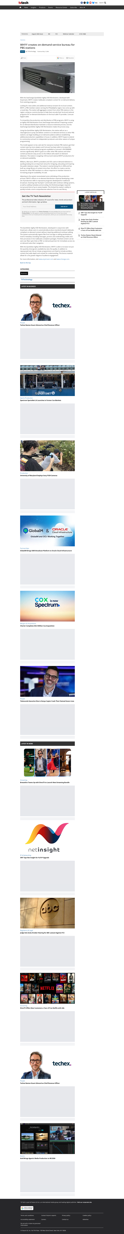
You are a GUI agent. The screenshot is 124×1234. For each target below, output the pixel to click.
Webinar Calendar (68, 34)
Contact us (65, 1219)
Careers (43, 1219)
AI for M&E (82, 34)
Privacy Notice (26, 213)
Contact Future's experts (48, 1215)
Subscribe (73, 7)
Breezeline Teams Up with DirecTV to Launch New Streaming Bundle (89, 206)
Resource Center (61, 7)
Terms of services (43, 211)
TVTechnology (32, 51)
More (82, 7)
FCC (56, 34)
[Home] (20, 7)
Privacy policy (66, 1215)
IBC (49, 34)
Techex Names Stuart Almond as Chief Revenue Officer (91, 236)
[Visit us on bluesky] (93, 3)
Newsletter (71, 58)
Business (23, 40)
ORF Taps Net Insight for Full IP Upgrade (91, 213)
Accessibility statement (28, 1219)
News (26, 7)
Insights (33, 7)
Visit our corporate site (84, 1202)
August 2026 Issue (37, 34)
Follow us (61, 58)
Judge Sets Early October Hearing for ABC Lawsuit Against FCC (89, 221)
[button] (102, 3)
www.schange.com (63, 259)
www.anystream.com (46, 259)
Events (50, 7)
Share (24, 58)
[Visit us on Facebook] (82, 3)
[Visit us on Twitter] (85, 3)
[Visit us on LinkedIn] (87, 3)
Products (42, 7)
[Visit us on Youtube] (90, 3)
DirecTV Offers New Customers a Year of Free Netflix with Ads (91, 229)
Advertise (85, 1219)
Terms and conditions (27, 1215)
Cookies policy (87, 1215)
